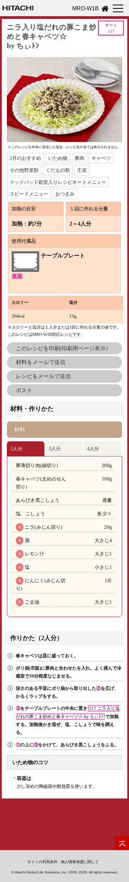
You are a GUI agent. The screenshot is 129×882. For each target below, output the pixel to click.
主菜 (82, 170)
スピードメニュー (29, 194)
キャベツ (101, 158)
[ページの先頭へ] (122, 843)
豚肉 (79, 158)
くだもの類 (58, 170)
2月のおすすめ (25, 158)
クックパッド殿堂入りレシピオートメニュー (58, 182)
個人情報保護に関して (80, 862)
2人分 (16, 448)
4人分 (93, 448)
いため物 (57, 158)
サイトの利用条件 (42, 862)
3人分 (55, 448)
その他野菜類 (24, 170)
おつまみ (65, 194)
